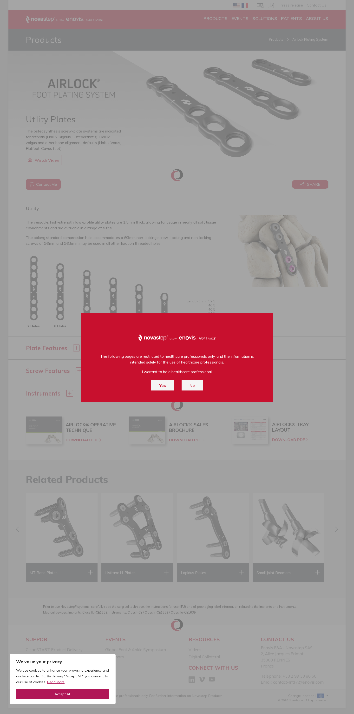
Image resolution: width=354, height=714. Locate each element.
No (192, 385)
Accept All (63, 694)
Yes (162, 385)
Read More (56, 682)
